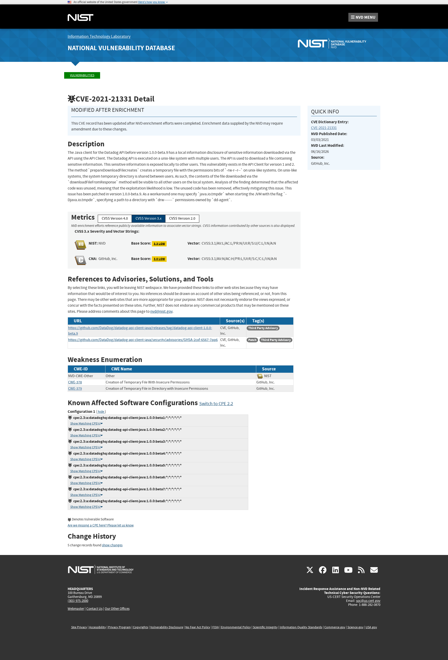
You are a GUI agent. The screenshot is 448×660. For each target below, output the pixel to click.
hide (101, 412)
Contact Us (94, 608)
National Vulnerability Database (121, 48)
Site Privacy (79, 627)
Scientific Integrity (265, 627)
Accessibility (97, 627)
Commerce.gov (334, 627)
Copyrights (140, 627)
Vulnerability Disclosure (166, 627)
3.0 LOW (159, 259)
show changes (112, 545)
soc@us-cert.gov (368, 600)
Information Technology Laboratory (99, 36)
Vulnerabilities (82, 75)
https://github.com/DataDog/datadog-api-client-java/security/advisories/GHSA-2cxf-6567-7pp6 (143, 339)
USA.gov (371, 627)
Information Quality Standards (301, 627)
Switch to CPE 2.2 (216, 404)
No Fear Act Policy (197, 627)
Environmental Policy (236, 627)
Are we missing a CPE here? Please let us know (100, 525)
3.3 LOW (159, 244)
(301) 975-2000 (78, 600)
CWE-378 (75, 382)
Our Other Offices (117, 609)
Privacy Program (119, 627)
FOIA (215, 627)
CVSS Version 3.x (148, 218)
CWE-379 (75, 388)
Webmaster (76, 608)
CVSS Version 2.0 (182, 218)
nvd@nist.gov (161, 311)
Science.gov (355, 627)
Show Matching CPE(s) (85, 423)
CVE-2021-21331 (324, 127)
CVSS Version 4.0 (115, 218)
